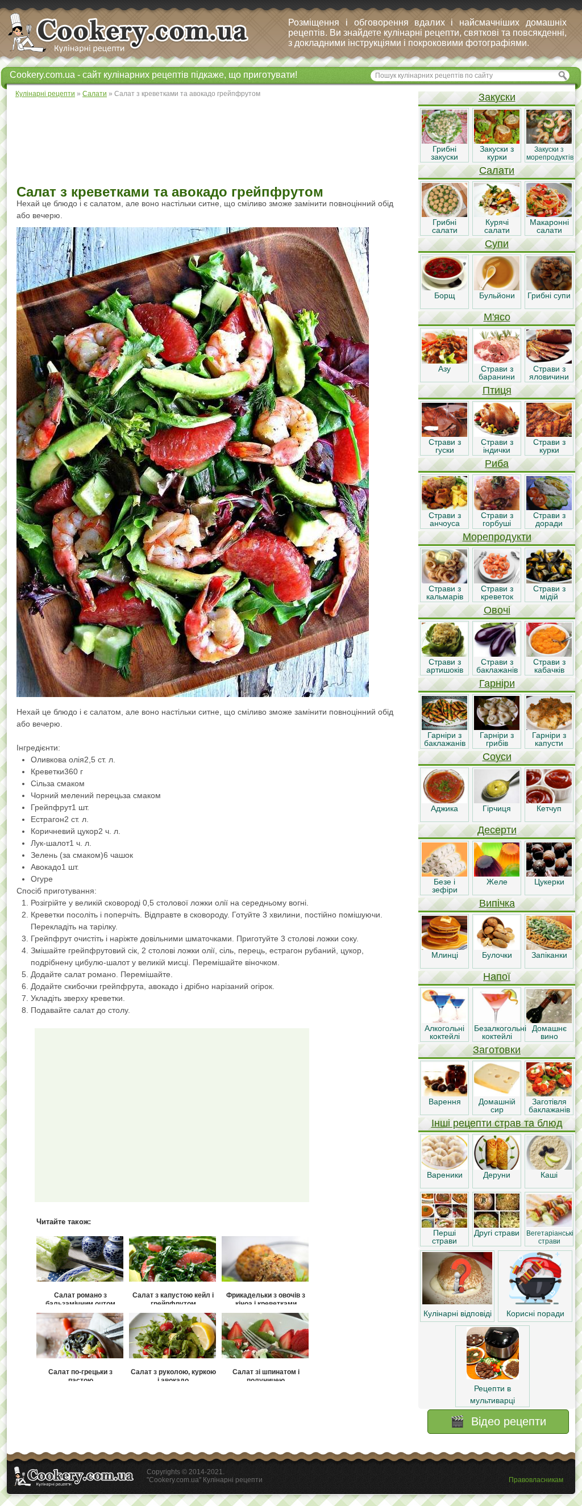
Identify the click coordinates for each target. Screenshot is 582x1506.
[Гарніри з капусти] (549, 727)
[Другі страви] (496, 1224)
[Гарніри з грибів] (496, 727)
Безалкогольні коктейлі (500, 1032)
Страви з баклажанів (497, 665)
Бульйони (497, 295)
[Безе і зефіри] (444, 873)
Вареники (445, 1174)
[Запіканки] (549, 947)
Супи (497, 243)
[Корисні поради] (535, 1301)
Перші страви (444, 1236)
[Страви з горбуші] (496, 507)
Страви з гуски (445, 445)
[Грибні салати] (444, 214)
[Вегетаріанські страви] (549, 1224)
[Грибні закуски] (444, 140)
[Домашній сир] (496, 1093)
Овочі (497, 610)
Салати (496, 170)
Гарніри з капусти (549, 739)
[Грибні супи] (549, 287)
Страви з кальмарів (444, 592)
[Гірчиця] (496, 800)
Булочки (497, 954)
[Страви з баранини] (496, 360)
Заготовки (497, 1050)
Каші (549, 1174)
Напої (496, 976)
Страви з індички (497, 445)
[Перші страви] (444, 1224)
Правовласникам (536, 1480)
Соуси (497, 756)
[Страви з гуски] (444, 434)
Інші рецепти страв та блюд (497, 1123)
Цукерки (549, 881)
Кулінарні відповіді (457, 1313)
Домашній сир (497, 1105)
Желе (497, 881)
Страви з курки (549, 445)
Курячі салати (497, 226)
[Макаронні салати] (549, 214)
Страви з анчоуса (445, 519)
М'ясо (497, 317)
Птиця (497, 390)
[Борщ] (444, 287)
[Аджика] (444, 800)
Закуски (497, 97)
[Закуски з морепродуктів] (549, 140)
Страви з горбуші (497, 519)
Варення (445, 1101)
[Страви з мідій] (549, 580)
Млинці (444, 954)
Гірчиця (497, 808)
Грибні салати (445, 226)
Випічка (497, 903)
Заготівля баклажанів (549, 1105)
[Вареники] (444, 1166)
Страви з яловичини (549, 372)
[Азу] (444, 360)
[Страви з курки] (549, 434)
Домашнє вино (549, 1032)
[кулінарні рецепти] (138, 53)
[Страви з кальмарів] (444, 580)
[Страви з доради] (549, 507)
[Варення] (444, 1093)
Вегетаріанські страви (549, 1237)
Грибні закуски (444, 152)
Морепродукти (497, 537)
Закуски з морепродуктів (549, 153)
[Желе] (496, 873)
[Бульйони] (496, 287)
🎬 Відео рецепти (498, 1421)
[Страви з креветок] (496, 580)
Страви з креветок (497, 592)
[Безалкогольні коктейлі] (496, 1020)
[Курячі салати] (496, 214)
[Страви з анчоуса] (444, 507)
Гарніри (497, 683)
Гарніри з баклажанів (444, 739)
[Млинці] (444, 947)
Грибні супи (549, 295)
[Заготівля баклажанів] (549, 1093)
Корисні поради (535, 1313)
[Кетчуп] (549, 800)
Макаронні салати (549, 226)
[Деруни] (496, 1166)
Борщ (444, 295)
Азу (444, 368)
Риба (497, 463)
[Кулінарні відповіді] (457, 1301)
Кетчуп (549, 808)
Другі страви (496, 1232)
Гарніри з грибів (497, 739)
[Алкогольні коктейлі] (444, 1020)
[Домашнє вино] (549, 1020)
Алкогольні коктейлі (444, 1032)
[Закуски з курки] (496, 140)
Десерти (497, 830)
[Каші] (549, 1166)
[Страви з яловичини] (549, 360)
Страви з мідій (549, 592)
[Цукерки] (549, 873)
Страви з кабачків (549, 665)
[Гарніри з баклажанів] (444, 727)
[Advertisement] (212, 142)
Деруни (496, 1174)
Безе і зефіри (445, 885)
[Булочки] (496, 947)
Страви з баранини (497, 372)
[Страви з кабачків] (549, 653)
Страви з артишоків (444, 665)
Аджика (444, 808)
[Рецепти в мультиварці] (493, 1376)
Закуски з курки (497, 152)
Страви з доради (549, 519)
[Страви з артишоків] (444, 653)
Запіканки (549, 954)
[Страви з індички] (496, 434)
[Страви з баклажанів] (496, 653)
